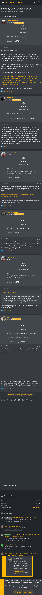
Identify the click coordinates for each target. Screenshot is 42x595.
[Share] (37, 48)
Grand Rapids (21, 333)
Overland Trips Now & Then (13, 530)
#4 (40, 239)
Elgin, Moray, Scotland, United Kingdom (22, 171)
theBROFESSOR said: (9, 292)
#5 (40, 288)
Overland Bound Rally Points (13, 521)
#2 (40, 124)
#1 (40, 47)
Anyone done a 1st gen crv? (13, 545)
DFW (18, 114)
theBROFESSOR (8, 11)
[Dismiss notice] (30, 559)
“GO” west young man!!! (12, 526)
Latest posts (8, 513)
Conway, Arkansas (23, 37)
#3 (40, 184)
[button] (3, 2)
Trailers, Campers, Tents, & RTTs (14, 540)
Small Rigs (7, 548)
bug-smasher (37, 507)
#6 (40, 346)
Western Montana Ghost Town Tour (20, 517)
